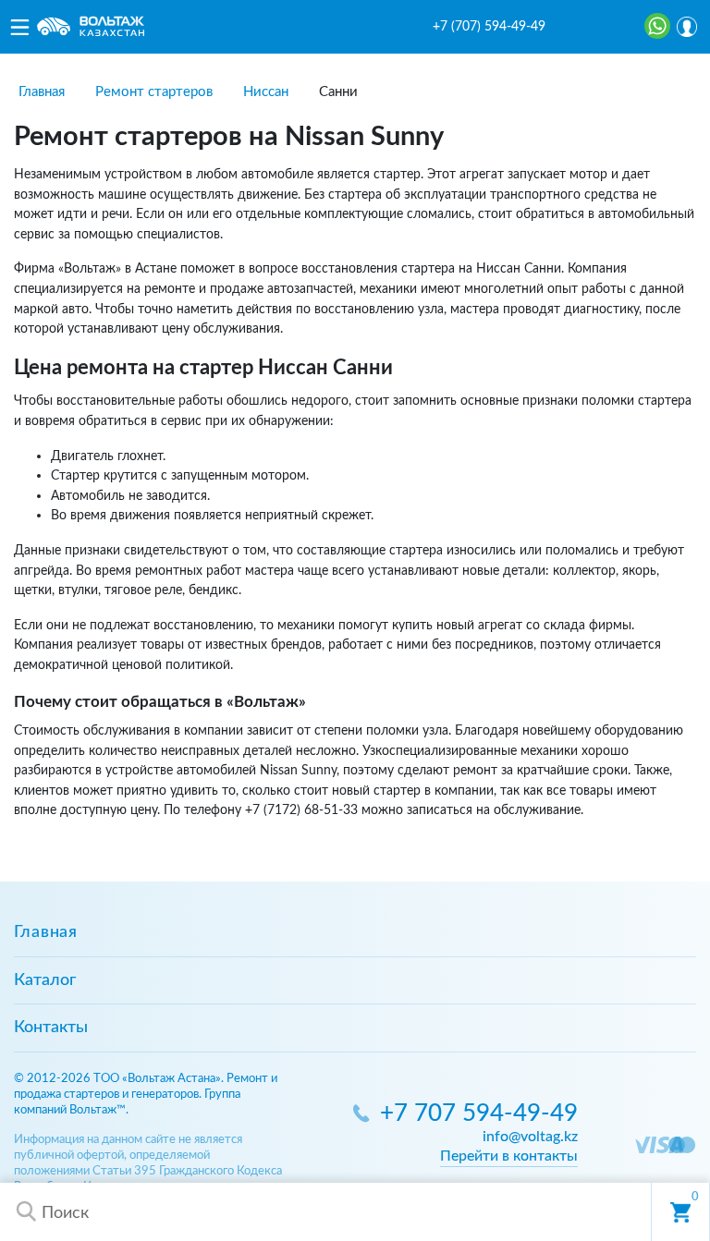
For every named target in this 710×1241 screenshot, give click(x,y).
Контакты (51, 1027)
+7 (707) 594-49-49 (489, 26)
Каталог (45, 980)
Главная (46, 932)
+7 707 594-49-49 (479, 1114)
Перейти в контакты (509, 1156)
